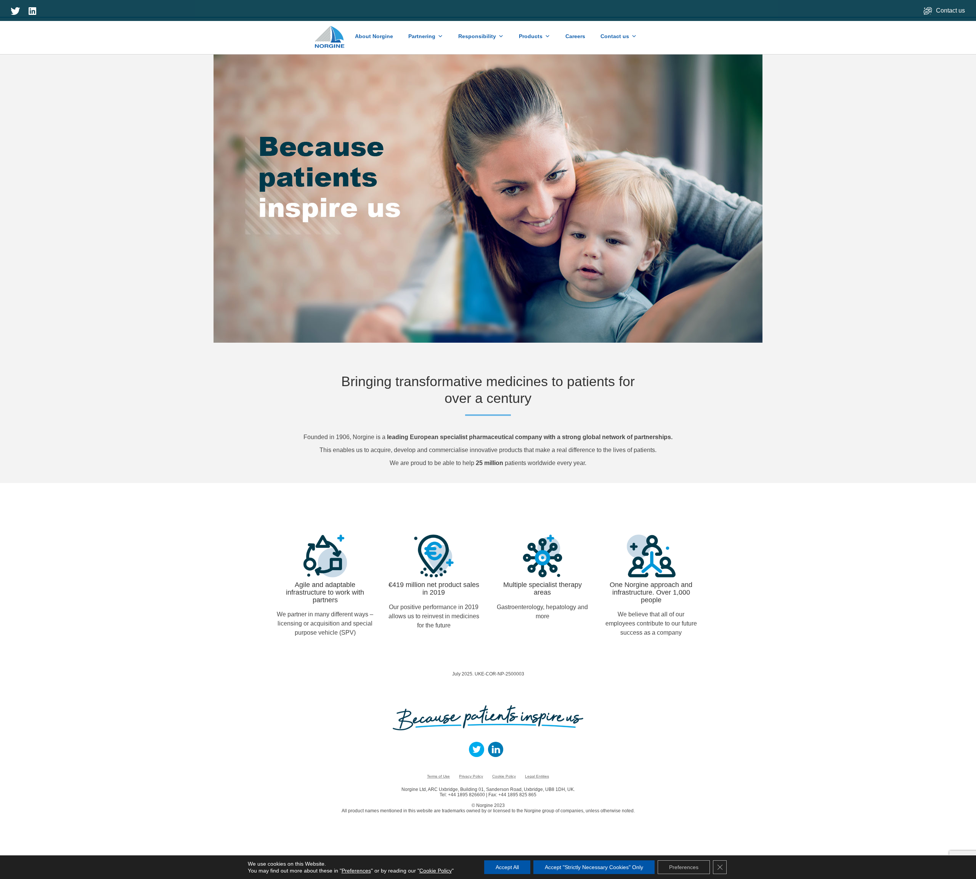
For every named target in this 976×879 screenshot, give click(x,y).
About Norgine (374, 36)
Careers (575, 36)
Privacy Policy (471, 776)
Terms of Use (438, 776)
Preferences (356, 871)
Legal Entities (537, 776)
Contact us (951, 10)
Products (531, 36)
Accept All (507, 867)
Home (330, 33)
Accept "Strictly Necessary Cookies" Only (594, 867)
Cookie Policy (504, 776)
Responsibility (477, 36)
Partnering (421, 36)
